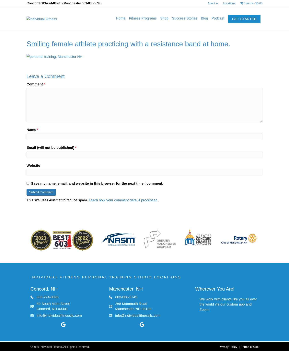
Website (33, 166)
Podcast (218, 18)
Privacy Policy (228, 346)
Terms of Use (250, 346)
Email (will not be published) (51, 148)
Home (120, 18)
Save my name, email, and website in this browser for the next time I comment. (97, 183)
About (211, 3)
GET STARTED (244, 19)
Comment (36, 84)
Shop (164, 18)
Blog (204, 18)
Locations (229, 3)
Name (32, 130)
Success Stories (184, 18)
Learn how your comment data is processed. (123, 200)
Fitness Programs (143, 18)
